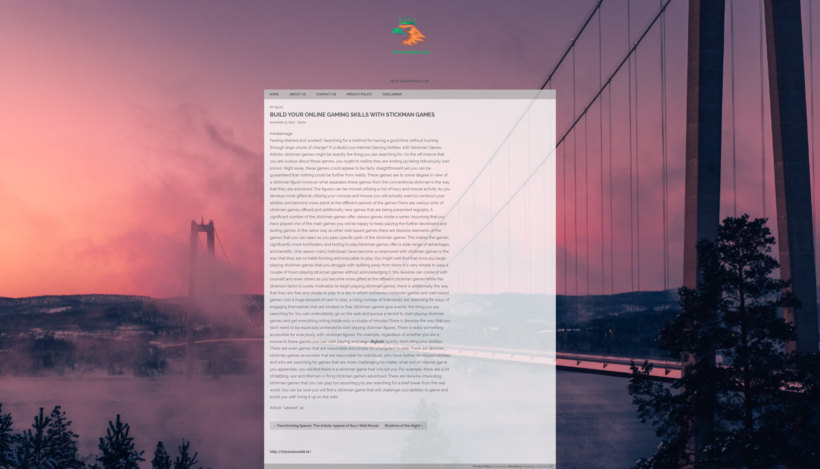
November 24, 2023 (282, 122)
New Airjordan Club (409, 81)
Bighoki (377, 341)
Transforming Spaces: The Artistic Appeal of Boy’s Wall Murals (328, 426)
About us (298, 94)
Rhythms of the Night (402, 426)
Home (274, 94)
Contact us (326, 94)
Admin (301, 122)
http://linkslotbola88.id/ (290, 452)
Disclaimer (392, 94)
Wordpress (515, 466)
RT (552, 466)
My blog (276, 107)
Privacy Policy (359, 94)
